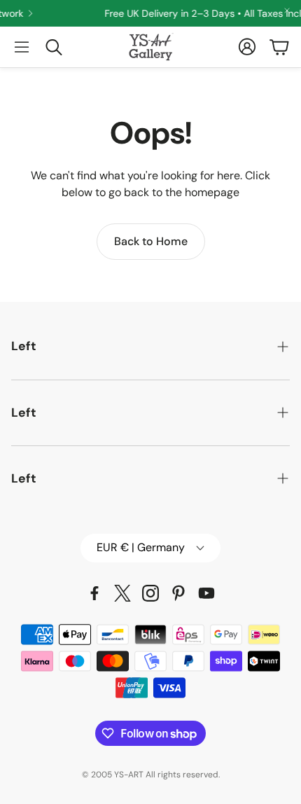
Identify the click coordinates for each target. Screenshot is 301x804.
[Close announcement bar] (287, 10)
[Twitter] (122, 593)
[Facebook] (94, 593)
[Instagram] (150, 593)
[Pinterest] (178, 593)
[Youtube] (206, 593)
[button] (21, 46)
